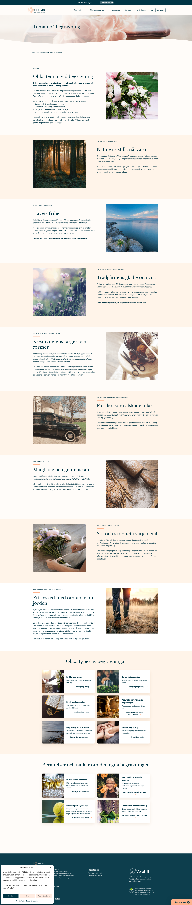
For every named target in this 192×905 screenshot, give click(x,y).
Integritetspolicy (32, 901)
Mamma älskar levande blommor (134, 792)
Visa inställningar (44, 896)
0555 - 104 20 (108, 3)
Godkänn (11, 896)
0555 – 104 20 (54, 899)
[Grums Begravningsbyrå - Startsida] (43, 863)
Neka (27, 896)
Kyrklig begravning (74, 677)
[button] (51, 868)
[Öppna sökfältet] (152, 10)
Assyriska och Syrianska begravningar (134, 713)
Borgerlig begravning (131, 677)
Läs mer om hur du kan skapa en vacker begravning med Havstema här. (60, 238)
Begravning (78, 10)
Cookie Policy (20, 901)
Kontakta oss (141, 10)
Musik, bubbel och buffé (76, 780)
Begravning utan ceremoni (77, 727)
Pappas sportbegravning (77, 805)
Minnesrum (116, 10)
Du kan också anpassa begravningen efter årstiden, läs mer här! (121, 302)
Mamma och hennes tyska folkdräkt (134, 815)
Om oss (128, 10)
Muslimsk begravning (75, 702)
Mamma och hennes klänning (134, 806)
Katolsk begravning (130, 727)
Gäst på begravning (97, 10)
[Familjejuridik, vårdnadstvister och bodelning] (139, 872)
